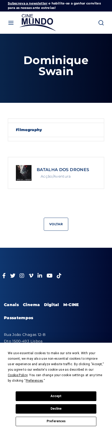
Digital (51, 304)
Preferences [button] (34, 380)
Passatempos (18, 317)
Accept (56, 396)
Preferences (56, 421)
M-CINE (71, 304)
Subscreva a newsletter (28, 3)
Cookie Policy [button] (18, 375)
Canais (11, 304)
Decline (56, 408)
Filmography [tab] (29, 129)
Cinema (31, 304)
